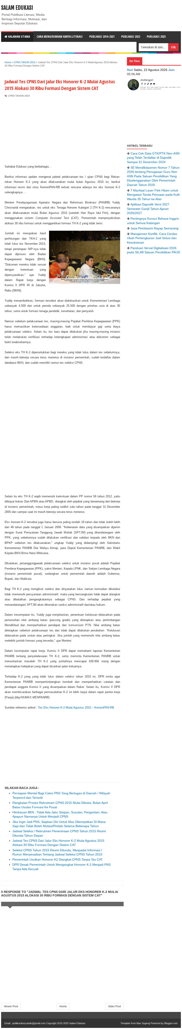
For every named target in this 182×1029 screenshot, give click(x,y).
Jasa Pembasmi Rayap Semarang (154, 228)
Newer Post (11, 1006)
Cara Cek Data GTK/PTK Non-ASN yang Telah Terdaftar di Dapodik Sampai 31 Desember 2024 (153, 158)
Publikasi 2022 (130, 36)
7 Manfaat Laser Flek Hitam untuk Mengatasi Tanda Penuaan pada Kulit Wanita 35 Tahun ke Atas (153, 195)
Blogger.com (171, 1023)
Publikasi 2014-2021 (102, 36)
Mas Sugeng (143, 1023)
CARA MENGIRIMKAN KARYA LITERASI (60, 36)
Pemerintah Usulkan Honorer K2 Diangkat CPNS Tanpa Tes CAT (57, 859)
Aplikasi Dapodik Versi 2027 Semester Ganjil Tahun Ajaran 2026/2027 (148, 209)
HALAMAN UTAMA (18, 36)
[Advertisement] (62, 131)
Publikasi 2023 (156, 36)
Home (63, 1006)
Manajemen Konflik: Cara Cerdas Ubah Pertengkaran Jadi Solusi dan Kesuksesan (152, 238)
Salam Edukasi (17, 7)
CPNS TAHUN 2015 (19, 95)
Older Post (114, 1006)
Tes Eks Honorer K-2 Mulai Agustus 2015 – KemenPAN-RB (76, 707)
